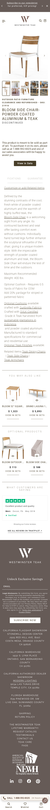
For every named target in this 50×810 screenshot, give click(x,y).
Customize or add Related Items (24, 188)
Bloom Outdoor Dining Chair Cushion (13, 462)
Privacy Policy (25, 612)
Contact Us (25, 738)
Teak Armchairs (14, 360)
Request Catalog (25, 731)
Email (6, 586)
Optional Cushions (15, 303)
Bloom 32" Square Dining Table (13, 406)
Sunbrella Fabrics (31, 307)
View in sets (13, 415)
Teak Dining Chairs (34, 351)
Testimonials (25, 735)
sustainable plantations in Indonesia (20, 322)
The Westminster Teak (25, 724)
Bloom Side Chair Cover (37, 462)
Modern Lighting (25, 680)
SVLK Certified (29, 311)
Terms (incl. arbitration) (31, 610)
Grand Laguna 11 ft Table (37, 406)
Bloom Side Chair (15, 217)
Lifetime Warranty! (25, 728)
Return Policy (25, 717)
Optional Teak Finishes (18, 345)
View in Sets (25, 163)
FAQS (25, 745)
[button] (2, 6)
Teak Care (25, 742)
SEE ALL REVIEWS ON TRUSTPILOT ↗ (25, 531)
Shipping (25, 713)
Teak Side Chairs (17, 355)
